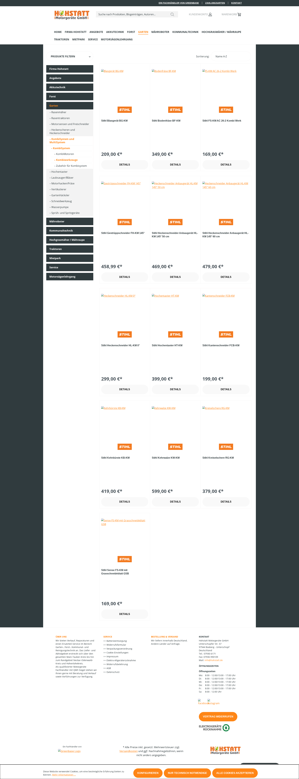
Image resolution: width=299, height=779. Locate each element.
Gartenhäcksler (60, 195)
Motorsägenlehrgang (62, 276)
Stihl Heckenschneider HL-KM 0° (120, 345)
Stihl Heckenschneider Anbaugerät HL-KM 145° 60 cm (225, 235)
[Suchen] (172, 14)
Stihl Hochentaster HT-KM (167, 345)
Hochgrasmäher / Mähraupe (67, 240)
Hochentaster (59, 171)
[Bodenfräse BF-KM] (175, 84)
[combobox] (131, 14)
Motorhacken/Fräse (62, 183)
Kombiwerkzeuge (67, 160)
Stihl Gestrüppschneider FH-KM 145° (123, 233)
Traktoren (55, 249)
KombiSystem (61, 148)
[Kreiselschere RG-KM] (225, 421)
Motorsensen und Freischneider (70, 124)
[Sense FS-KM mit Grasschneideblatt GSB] (124, 534)
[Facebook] (203, 701)
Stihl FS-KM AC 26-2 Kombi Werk (221, 120)
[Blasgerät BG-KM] (124, 84)
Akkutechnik (57, 87)
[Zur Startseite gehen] (72, 13)
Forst (52, 96)
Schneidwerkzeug (61, 201)
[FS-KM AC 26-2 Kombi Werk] (225, 84)
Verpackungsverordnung (119, 648)
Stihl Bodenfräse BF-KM (166, 120)
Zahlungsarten (215, 3)
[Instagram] (214, 701)
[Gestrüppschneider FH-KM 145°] (124, 197)
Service (53, 267)
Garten (53, 105)
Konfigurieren (148, 773)
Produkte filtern (63, 56)
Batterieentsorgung (116, 640)
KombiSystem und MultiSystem (62, 140)
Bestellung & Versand (164, 636)
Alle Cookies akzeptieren (235, 773)
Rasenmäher (58, 112)
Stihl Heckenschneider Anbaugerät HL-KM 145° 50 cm (175, 235)
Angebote (55, 78)
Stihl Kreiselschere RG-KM (218, 457)
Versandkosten (128, 751)
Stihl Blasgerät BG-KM (114, 120)
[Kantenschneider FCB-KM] (225, 309)
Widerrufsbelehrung (117, 664)
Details (124, 164)
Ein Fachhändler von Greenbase (179, 3)
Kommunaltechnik (61, 230)
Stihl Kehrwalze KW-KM (166, 457)
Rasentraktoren (60, 118)
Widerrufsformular (116, 644)
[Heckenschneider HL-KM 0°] (124, 309)
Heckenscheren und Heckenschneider (62, 131)
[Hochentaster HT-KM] (175, 309)
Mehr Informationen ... (64, 774)
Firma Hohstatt (59, 69)
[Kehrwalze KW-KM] (175, 421)
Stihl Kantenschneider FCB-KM (220, 345)
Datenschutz (113, 672)
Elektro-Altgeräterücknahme (121, 660)
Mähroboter (56, 221)
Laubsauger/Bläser (62, 177)
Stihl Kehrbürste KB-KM (115, 457)
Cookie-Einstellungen (117, 652)
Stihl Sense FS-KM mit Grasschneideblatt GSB (115, 572)
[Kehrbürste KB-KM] (124, 421)
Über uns (61, 636)
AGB (108, 668)
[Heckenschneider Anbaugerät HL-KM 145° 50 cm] (175, 197)
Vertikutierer (58, 189)
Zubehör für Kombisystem (71, 166)
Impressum (112, 656)
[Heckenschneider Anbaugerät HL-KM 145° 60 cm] (225, 197)
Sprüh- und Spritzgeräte (65, 213)
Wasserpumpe (60, 207)
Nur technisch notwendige (187, 773)
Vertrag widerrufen (218, 716)
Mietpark (55, 258)
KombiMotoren (65, 154)
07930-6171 (210, 653)
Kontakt (236, 3)
